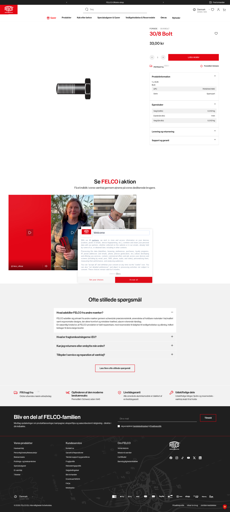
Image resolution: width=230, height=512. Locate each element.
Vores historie (123, 448)
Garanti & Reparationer (74, 453)
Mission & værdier (125, 453)
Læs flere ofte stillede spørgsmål (115, 368)
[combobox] (117, 9)
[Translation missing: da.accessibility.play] (29, 232)
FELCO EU (25, 505)
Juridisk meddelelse (208, 505)
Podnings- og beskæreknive (25, 461)
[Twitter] (194, 458)
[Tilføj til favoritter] (216, 33)
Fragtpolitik (70, 461)
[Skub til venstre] (66, 2)
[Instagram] (176, 458)
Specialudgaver (20, 466)
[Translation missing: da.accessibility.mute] (45, 266)
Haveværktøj (19, 448)
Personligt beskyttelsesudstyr (25, 453)
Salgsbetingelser (72, 470)
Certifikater (122, 457)
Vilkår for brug (192, 505)
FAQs (68, 483)
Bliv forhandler (71, 475)
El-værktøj (18, 470)
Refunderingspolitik (73, 466)
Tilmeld (208, 418)
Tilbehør (17, 475)
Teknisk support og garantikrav (78, 457)
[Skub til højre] (163, 2)
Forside (153, 29)
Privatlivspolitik (155, 426)
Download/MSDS (73, 479)
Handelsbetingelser (140, 426)
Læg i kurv (193, 57)
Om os (164, 17)
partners (95, 240)
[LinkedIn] (200, 458)
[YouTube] (188, 458)
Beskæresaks (19, 457)
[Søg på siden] (86, 9)
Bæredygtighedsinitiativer (128, 461)
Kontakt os (70, 448)
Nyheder (176, 18)
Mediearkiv (70, 488)
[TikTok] (182, 458)
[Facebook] (171, 458)
